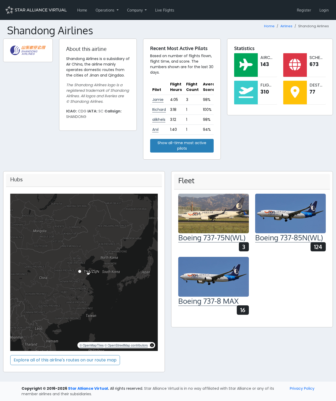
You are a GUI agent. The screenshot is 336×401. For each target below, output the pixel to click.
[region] (84, 272)
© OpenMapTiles (92, 345)
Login (324, 10)
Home (82, 10)
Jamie (158, 99)
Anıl (155, 129)
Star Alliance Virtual (88, 388)
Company (135, 10)
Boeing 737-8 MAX (208, 301)
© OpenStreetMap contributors (126, 345)
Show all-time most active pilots (182, 145)
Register (304, 10)
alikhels (158, 119)
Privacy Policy (302, 388)
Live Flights (164, 10)
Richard (159, 109)
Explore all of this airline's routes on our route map (65, 360)
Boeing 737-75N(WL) (211, 237)
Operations (106, 10)
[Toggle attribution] (152, 345)
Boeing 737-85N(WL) (289, 237)
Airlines (286, 26)
